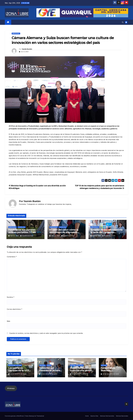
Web (8, 321)
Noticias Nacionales (122, 416)
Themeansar (40, 416)
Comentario (12, 257)
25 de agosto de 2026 (18, 374)
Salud (49, 365)
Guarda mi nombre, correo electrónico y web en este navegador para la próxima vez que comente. (46, 333)
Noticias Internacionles (107, 416)
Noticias (104, 365)
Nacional (42, 365)
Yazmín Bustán (27, 49)
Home (87, 416)
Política (80, 365)
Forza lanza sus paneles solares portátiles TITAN (22, 231)
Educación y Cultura (15, 365)
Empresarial (16, 33)
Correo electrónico (14, 309)
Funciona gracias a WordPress (14, 416)
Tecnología (21, 227)
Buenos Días (94, 416)
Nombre (10, 297)
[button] (122, 22)
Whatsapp (11, 388)
